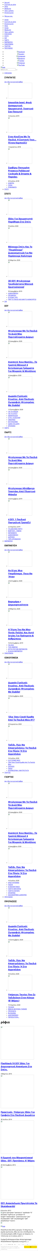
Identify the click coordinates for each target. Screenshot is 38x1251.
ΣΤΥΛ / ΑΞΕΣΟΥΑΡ (14, 418)
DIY (5, 38)
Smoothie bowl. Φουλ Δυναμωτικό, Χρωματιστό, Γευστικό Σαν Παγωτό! (20, 107)
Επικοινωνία (8, 13)
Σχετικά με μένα (10, 5)
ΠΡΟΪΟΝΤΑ (12, 1011)
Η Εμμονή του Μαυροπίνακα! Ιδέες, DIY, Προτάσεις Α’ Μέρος (18, 1159)
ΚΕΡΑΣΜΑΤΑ (12, 533)
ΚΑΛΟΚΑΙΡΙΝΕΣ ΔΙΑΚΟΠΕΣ (17, 895)
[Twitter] (20, 61)
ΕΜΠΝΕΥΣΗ (8, 42)
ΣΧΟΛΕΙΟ (11, 766)
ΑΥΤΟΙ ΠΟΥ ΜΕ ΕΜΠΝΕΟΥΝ (17, 649)
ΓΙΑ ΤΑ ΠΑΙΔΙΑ (13, 412)
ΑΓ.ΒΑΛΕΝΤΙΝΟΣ (14, 887)
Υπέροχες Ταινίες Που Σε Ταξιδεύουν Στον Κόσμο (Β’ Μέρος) (21, 997)
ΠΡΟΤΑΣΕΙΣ (8, 48)
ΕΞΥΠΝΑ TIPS (13, 297)
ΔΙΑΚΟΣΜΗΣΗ (13, 293)
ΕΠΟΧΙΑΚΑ (11, 426)
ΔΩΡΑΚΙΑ (11, 537)
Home (6, 20)
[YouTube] (21, 65)
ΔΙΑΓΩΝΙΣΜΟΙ (13, 1015)
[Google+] (21, 54)
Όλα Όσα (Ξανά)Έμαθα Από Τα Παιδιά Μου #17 (21, 718)
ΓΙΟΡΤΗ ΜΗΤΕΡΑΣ (14, 889)
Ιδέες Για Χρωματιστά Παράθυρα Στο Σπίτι (20, 220)
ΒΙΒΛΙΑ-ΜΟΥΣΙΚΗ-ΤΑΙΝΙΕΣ (17, 1009)
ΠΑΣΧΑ (10, 885)
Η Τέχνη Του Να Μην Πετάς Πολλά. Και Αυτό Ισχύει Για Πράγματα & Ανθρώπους (21, 634)
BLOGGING (12, 1013)
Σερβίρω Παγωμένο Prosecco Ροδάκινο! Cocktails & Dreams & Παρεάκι (19, 172)
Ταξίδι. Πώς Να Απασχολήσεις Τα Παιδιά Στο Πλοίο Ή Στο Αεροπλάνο (22, 749)
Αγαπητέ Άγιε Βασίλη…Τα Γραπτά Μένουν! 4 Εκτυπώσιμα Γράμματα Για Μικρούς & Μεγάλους (22, 366)
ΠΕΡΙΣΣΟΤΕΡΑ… (13, 1017)
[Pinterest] (21, 63)
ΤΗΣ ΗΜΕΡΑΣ (13, 647)
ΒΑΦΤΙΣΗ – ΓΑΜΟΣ (14, 531)
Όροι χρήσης (9, 11)
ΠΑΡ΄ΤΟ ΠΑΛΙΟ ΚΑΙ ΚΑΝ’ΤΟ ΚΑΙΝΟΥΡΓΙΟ (22, 299)
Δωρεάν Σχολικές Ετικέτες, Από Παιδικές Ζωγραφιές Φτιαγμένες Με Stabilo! (21, 400)
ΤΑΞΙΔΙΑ (11, 1007)
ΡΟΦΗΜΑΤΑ (12, 187)
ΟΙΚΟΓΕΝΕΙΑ (8, 44)
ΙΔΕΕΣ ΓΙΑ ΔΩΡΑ (13, 424)
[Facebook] (21, 52)
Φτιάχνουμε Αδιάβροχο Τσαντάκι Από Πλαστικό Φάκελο (21, 491)
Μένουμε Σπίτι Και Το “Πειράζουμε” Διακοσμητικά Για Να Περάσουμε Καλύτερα (20, 251)
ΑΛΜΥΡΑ (11, 183)
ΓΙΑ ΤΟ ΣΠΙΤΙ (12, 414)
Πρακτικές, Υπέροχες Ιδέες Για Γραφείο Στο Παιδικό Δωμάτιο (18, 1113)
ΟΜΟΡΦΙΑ (11, 420)
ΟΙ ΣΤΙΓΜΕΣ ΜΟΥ (14, 760)
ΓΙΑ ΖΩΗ (11, 645)
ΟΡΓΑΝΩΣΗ (12, 295)
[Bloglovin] (21, 58)
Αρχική (7, 2)
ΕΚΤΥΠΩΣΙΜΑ (13, 422)
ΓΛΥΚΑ (10, 185)
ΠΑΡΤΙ (6, 40)
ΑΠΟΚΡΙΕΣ (11, 893)
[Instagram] (20, 56)
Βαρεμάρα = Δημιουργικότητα (18, 603)
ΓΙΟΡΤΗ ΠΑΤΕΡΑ (14, 891)
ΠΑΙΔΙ (10, 768)
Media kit (7, 9)
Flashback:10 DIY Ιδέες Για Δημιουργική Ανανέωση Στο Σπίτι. (16, 1066)
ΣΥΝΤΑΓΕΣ (8, 34)
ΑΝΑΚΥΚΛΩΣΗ (13, 416)
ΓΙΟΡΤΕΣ (7, 46)
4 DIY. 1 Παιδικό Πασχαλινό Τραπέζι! (19, 521)
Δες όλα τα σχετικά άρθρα (13, 82)
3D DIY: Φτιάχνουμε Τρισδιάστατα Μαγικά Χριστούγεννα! (20, 283)
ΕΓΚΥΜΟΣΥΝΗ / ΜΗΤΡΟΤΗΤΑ (18, 770)
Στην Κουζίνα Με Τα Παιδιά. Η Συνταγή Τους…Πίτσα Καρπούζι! (22, 139)
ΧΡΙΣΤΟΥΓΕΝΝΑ (13, 883)
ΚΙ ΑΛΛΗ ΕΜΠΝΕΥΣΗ (15, 651)
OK (30, 1247)
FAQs (6, 7)
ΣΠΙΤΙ (6, 36)
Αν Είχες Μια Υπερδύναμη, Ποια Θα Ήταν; (20, 573)
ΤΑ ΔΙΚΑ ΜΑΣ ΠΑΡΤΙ (15, 529)
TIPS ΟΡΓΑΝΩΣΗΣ (14, 539)
